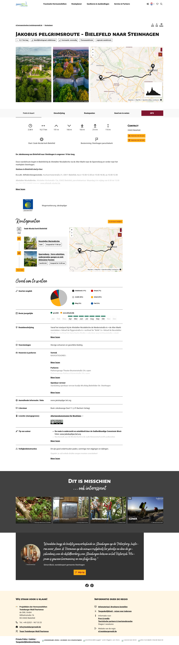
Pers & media (103, 618)
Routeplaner (76, 4)
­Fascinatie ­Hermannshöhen (55, 4)
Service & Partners (122, 4)
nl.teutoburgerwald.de (107, 631)
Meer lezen (20, 189)
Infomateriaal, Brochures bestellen (113, 607)
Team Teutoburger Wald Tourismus (34, 631)
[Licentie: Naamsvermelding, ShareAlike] (57, 423)
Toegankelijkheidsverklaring (28, 642)
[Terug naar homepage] (22, 4)
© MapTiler (138, 100)
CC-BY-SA (86, 101)
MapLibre (131, 100)
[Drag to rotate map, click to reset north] (92, 55)
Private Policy (21, 639)
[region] (126, 74)
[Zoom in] (92, 49)
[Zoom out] (92, 52)
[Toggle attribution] (161, 100)
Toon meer (20, 270)
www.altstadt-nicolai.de (50, 183)
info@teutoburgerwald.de (30, 627)
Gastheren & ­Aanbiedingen (98, 4)
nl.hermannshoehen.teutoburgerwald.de (29, 25)
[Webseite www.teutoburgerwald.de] (62, 640)
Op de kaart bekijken (115, 221)
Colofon (32, 639)
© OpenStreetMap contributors (150, 100)
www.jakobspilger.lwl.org (70, 434)
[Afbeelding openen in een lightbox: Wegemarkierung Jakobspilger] (28, 204)
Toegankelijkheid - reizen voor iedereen (115, 611)
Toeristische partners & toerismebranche (115, 621)
